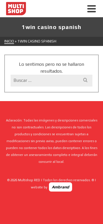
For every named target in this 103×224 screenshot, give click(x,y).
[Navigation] (91, 8)
